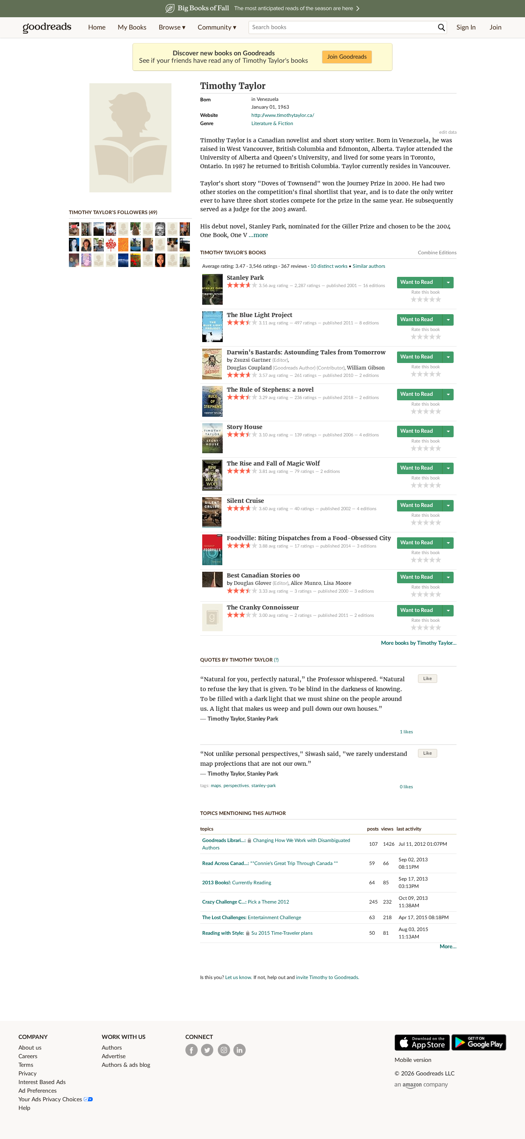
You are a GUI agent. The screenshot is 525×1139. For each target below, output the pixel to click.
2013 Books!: (216, 882)
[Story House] (212, 451)
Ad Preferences (37, 1091)
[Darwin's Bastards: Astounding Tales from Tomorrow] (212, 377)
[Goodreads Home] (47, 27)
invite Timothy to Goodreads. (327, 977)
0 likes (406, 787)
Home (96, 27)
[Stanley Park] (212, 303)
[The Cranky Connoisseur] (212, 629)
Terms (25, 1065)
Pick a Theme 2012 (268, 901)
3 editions (367, 546)
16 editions (374, 285)
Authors (112, 1048)
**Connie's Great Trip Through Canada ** (294, 863)
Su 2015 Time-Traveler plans (282, 933)
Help (24, 1108)
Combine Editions (437, 252)
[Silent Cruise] (211, 526)
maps (216, 785)
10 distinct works (328, 266)
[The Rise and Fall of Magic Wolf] (212, 488)
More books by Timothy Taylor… (419, 643)
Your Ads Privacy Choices (51, 1099)
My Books (132, 27)
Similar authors (369, 266)
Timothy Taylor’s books (233, 252)
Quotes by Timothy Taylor (236, 659)
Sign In (466, 27)
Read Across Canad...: (225, 863)
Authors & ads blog (126, 1065)
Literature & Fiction (272, 123)
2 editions (369, 375)
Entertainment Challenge (274, 917)
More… (448, 947)
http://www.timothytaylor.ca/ (282, 115)
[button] (172, 27)
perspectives (236, 785)
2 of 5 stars (420, 299)
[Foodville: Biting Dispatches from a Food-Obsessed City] (212, 563)
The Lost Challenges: (224, 917)
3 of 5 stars (426, 299)
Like (427, 678)
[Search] (441, 28)
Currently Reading (251, 882)
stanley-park (263, 785)
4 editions (369, 435)
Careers (27, 1056)
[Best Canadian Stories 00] (212, 585)
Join (496, 27)
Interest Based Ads (42, 1082)
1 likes (406, 732)
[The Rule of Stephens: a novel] (212, 415)
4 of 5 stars (432, 299)
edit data (448, 132)
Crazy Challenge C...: (224, 901)
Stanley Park (262, 719)
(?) (276, 659)
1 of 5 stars (414, 299)
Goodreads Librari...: (224, 840)
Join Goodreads (347, 57)
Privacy (27, 1074)
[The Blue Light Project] (212, 340)
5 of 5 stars (438, 299)
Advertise (114, 1056)
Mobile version (413, 1060)
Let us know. (238, 977)
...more (258, 235)
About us (29, 1048)
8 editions (369, 323)
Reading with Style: (223, 933)
